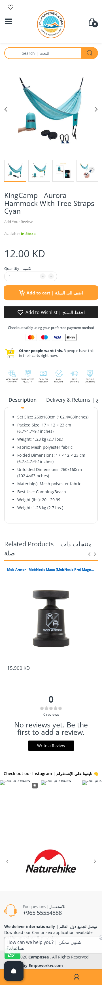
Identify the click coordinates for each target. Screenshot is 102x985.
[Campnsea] (51, 24)
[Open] (14, 971)
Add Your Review (18, 221)
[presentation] (89, 554)
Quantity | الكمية (18, 268)
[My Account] (76, 977)
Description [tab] (22, 399)
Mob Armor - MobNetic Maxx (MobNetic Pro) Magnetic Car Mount (51, 569)
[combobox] (51, 53)
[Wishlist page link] (10, 7)
